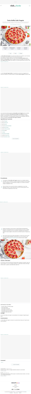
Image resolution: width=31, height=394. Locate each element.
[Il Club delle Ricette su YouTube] (18, 389)
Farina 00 (6, 122)
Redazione (15, 385)
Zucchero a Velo (7, 136)
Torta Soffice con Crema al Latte (6, 309)
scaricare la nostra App (13, 237)
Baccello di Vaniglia (5, 133)
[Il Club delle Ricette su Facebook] (12, 389)
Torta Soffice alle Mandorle (5, 308)
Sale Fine (7, 135)
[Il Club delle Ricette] (15, 6)
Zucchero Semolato (8, 125)
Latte (6, 124)
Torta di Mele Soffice (4, 307)
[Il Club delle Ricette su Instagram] (13, 389)
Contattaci (15, 387)
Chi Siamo (15, 384)
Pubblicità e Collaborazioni (15, 386)
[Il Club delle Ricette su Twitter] (15, 389)
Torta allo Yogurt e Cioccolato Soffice (7, 306)
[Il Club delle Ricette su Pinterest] (17, 389)
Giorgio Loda (14, 24)
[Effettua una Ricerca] (29, 5)
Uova (3, 130)
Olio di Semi (6, 127)
